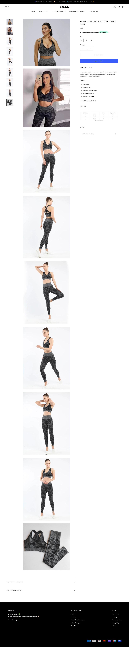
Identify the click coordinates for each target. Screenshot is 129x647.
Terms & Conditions (116, 620)
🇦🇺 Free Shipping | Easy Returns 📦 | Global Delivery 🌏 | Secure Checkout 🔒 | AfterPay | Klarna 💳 (64, 1)
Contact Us (94, 11)
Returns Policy (115, 614)
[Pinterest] (90, 126)
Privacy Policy (115, 623)
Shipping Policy (115, 617)
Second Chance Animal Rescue (78, 620)
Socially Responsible (14, 590)
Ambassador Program (78, 11)
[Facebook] (86, 126)
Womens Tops (44, 11)
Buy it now (99, 61)
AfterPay (114, 626)
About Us (73, 614)
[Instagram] (12, 620)
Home (33, 11)
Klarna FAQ (73, 626)
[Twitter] (88, 126)
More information (88, 134)
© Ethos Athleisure (13, 641)
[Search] (119, 7)
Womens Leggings (59, 11)
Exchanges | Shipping (14, 582)
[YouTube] (16, 620)
